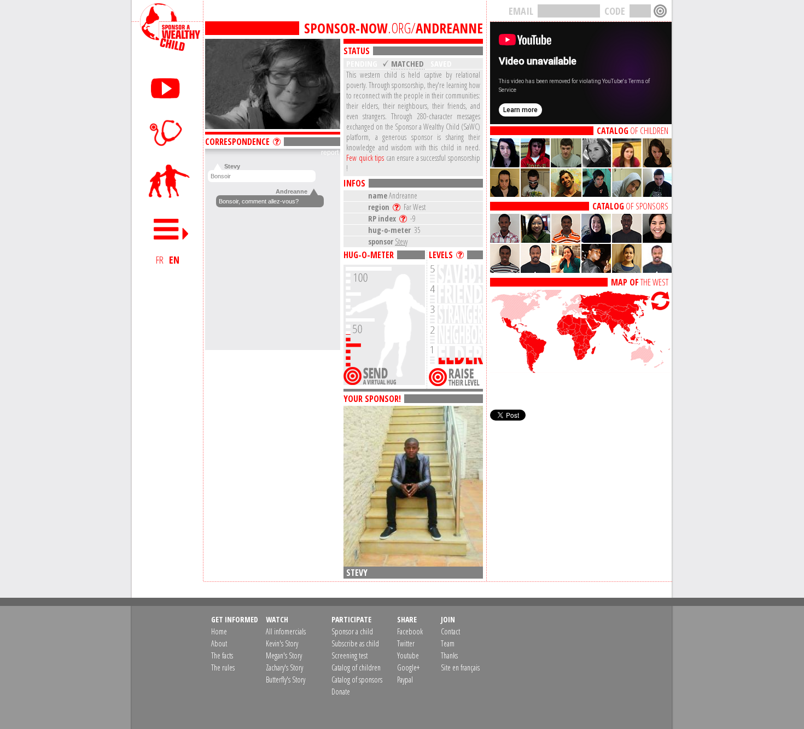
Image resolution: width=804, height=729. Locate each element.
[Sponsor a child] (167, 181)
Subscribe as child (355, 643)
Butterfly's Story (285, 679)
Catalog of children (356, 667)
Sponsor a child (352, 631)
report (330, 152)
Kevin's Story (282, 643)
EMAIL (521, 11)
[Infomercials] (167, 86)
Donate (340, 691)
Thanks (449, 655)
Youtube (408, 655)
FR (160, 259)
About (219, 643)
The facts (222, 655)
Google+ (408, 667)
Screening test (349, 655)
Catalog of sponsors (356, 679)
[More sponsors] (581, 270)
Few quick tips (365, 158)
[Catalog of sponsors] (581, 194)
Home (219, 631)
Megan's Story (284, 655)
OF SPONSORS (630, 206)
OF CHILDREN (632, 130)
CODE (614, 11)
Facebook (410, 631)
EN (174, 259)
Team (448, 643)
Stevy (401, 241)
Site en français (460, 667)
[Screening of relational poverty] (167, 132)
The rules (223, 667)
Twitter (406, 643)
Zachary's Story (284, 667)
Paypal (405, 679)
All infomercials (286, 631)
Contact (450, 631)
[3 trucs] (461, 254)
